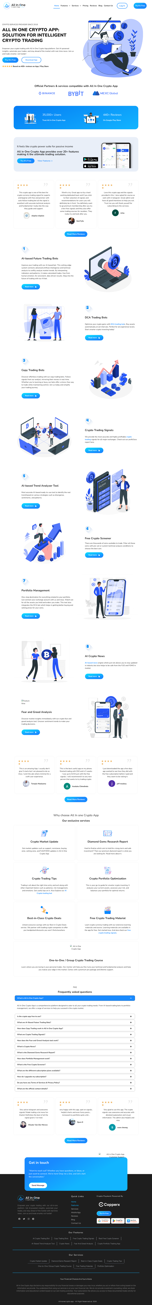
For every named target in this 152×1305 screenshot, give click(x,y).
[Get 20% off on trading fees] (47, 93)
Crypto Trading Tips (114, 1261)
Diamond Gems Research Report (64, 1261)
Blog (100, 5)
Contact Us (108, 5)
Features (64, 5)
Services (75, 5)
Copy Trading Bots (61, 1238)
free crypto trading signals (114, 931)
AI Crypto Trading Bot (41, 1238)
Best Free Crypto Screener (109, 1238)
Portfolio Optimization (105, 1266)
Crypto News (64, 1243)
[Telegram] (33, 1219)
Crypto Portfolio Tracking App (109, 1243)
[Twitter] (24, 1219)
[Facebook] (19, 1219)
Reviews (93, 5)
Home (56, 5)
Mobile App (76, 1212)
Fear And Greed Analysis (83, 1243)
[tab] (75, 1004)
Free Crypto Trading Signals (83, 1238)
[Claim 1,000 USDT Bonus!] (105, 93)
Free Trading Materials (84, 1266)
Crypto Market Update (38, 1261)
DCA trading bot (117, 324)
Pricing (85, 5)
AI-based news (91, 663)
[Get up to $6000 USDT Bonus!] (76, 93)
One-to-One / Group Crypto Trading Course (54, 1266)
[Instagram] (28, 1219)
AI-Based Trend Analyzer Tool (43, 1243)
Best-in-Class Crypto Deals (91, 1261)
